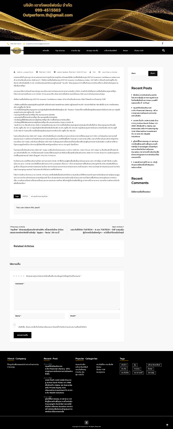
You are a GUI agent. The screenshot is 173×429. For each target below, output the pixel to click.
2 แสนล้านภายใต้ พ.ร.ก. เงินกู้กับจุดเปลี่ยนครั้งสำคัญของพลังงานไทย (144, 165)
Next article (117, 227)
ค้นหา (133, 73)
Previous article (18, 227)
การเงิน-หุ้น (75, 50)
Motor (125, 50)
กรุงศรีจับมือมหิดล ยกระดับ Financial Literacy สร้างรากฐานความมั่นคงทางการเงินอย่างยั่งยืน (144, 111)
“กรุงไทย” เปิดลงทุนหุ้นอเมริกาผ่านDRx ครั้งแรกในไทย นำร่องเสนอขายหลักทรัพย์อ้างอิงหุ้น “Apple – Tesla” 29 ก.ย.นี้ (36, 231)
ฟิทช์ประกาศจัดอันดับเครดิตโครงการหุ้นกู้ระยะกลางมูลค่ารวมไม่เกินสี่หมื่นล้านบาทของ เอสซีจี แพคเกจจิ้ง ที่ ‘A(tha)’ (144, 98)
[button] (163, 50)
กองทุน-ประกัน (92, 50)
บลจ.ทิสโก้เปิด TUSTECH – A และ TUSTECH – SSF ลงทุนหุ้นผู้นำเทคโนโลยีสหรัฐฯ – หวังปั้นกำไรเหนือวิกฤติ (97, 231)
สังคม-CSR (138, 50)
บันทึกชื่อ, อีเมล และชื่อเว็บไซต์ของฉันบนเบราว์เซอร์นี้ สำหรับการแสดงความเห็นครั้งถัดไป (52, 327)
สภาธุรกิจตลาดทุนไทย (39, 196)
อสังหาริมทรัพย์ (110, 50)
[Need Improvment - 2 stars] (16, 276)
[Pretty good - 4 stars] (21, 276)
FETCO (25, 196)
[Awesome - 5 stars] (23, 276)
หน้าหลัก (46, 50)
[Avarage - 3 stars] (19, 276)
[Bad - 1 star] (14, 276)
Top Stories (60, 50)
